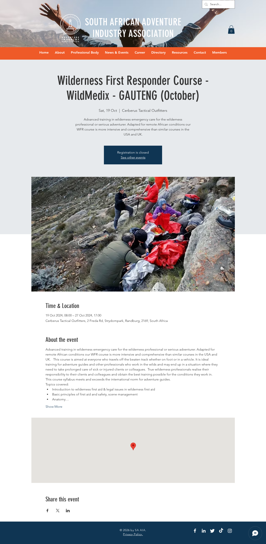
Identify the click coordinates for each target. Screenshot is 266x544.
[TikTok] (221, 530)
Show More (54, 407)
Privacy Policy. (133, 534)
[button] (231, 29)
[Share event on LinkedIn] (68, 510)
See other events (133, 157)
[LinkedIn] (203, 530)
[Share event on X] (58, 510)
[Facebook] (195, 530)
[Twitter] (212, 530)
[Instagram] (230, 530)
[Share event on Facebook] (47, 510)
